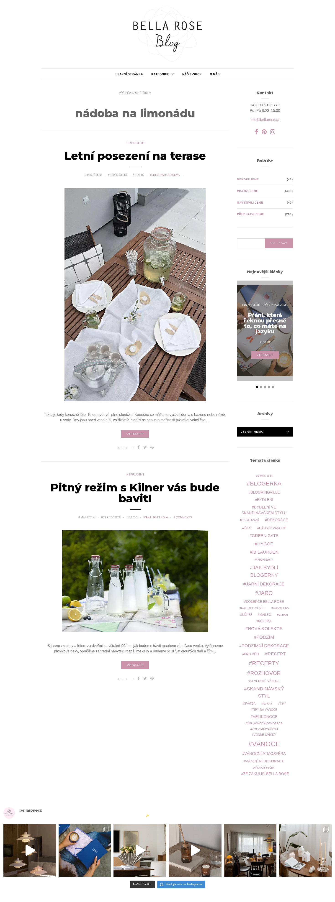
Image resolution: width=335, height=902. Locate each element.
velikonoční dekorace (264, 723)
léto (247, 614)
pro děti (251, 654)
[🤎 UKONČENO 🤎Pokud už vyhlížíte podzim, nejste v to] (305, 850)
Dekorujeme (135, 143)
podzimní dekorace (265, 645)
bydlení (265, 500)
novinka (265, 621)
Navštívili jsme (250, 202)
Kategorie (160, 74)
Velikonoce (265, 717)
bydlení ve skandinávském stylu (264, 510)
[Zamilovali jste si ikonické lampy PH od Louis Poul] (29, 850)
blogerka (265, 483)
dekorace (277, 520)
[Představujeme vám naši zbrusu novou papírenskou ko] (85, 850)
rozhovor (265, 673)
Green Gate (265, 535)
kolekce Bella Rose (265, 601)
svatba (250, 703)
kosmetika (281, 607)
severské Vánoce (265, 681)
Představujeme (250, 214)
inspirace (265, 560)
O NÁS (215, 74)
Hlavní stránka (129, 74)
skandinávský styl (265, 692)
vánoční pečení (264, 767)
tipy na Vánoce (264, 709)
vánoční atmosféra (265, 753)
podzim (265, 637)
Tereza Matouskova (165, 174)
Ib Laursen (265, 552)
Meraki (283, 614)
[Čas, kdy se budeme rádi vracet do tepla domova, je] (250, 850)
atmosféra (264, 475)
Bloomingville (265, 492)
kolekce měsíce (253, 607)
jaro (265, 593)
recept (277, 654)
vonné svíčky (265, 734)
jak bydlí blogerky (264, 571)
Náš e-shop (192, 74)
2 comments (183, 517)
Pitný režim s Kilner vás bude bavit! (135, 493)
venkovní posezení (265, 729)
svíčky (267, 703)
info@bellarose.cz (265, 120)
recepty (265, 663)
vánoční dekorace (265, 761)
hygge (265, 543)
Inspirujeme (135, 474)
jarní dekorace (265, 584)
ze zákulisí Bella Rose (266, 774)
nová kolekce (265, 628)
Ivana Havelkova (155, 517)
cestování (250, 520)
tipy (283, 703)
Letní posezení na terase (135, 156)
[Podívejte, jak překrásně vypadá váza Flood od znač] (139, 850)
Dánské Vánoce (272, 528)
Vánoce (266, 744)
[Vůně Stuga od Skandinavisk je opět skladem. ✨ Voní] (195, 850)
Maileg (265, 614)
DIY (247, 527)
